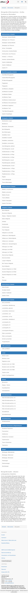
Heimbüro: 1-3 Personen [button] (7, 56)
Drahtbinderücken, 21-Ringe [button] (8, 151)
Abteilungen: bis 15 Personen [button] (8, 40)
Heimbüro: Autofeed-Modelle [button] (8, 59)
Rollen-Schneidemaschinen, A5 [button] (9, 408)
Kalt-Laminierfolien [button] (6, 302)
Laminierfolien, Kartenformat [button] (8, 311)
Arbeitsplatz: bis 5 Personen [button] (8, 45)
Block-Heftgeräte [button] (5, 210)
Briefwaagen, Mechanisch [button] (7, 457)
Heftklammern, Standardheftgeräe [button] (9, 244)
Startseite (4, 7)
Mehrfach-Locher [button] (6, 358)
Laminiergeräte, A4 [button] (6, 327)
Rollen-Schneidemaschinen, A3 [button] (9, 403)
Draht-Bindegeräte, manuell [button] (8, 148)
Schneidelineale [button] (5, 411)
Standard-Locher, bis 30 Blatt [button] (8, 367)
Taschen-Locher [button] (5, 372)
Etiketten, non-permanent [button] (7, 189)
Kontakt (3, 535)
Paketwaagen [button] (5, 460)
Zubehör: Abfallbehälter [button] (7, 62)
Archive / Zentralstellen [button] (7, 48)
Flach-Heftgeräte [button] (5, 230)
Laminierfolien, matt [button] (6, 313)
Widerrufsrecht (4, 540)
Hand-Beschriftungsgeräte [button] (7, 74)
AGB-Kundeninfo (5, 550)
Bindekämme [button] (5, 123)
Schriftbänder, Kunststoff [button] (7, 91)
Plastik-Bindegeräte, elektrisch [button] (8, 162)
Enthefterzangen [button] (5, 227)
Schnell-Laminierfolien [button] (7, 339)
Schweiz (3, 572)
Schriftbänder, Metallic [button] (7, 94)
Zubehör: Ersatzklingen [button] (7, 114)
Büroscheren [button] (5, 382)
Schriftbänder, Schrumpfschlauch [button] (9, 102)
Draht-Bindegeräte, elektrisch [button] (8, 146)
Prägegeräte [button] (4, 86)
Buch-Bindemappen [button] (6, 132)
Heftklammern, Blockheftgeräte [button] (8, 235)
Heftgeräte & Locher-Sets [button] (7, 232)
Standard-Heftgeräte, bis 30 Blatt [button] (9, 271)
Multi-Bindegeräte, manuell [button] (8, 160)
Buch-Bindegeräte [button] (6, 129)
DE (6, 572)
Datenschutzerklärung (6, 552)
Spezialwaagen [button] (5, 466)
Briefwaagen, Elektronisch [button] (7, 455)
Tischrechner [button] (5, 445)
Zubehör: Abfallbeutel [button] (6, 65)
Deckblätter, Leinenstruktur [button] (8, 143)
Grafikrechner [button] (5, 434)
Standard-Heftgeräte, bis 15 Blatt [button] (9, 269)
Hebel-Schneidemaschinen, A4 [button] (8, 400)
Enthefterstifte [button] (5, 224)
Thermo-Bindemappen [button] (7, 182)
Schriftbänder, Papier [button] (6, 97)
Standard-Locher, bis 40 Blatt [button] (8, 369)
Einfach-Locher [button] (5, 355)
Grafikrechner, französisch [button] (7, 436)
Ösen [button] (3, 277)
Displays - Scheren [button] (6, 385)
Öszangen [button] (4, 280)
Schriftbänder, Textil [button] (6, 108)
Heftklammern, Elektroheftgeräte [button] (9, 238)
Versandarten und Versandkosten (8, 555)
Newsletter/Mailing (5, 543)
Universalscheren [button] (6, 390)
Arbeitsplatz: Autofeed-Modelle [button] (8, 42)
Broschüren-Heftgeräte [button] (7, 213)
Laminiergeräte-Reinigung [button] (7, 330)
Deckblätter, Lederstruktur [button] (7, 140)
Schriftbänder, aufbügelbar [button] (8, 88)
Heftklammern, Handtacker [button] (8, 241)
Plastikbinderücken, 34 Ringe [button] (8, 174)
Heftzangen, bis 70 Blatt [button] (7, 252)
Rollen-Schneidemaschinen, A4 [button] (9, 406)
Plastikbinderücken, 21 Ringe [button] (8, 171)
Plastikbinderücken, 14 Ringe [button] (8, 168)
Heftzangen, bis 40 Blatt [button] (7, 249)
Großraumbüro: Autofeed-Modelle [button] (9, 51)
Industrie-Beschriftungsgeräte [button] (8, 77)
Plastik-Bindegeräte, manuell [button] (8, 165)
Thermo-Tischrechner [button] (6, 442)
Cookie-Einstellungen (6, 561)
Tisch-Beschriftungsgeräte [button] (7, 111)
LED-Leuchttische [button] (6, 348)
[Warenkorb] (22, 2)
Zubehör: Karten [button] (5, 295)
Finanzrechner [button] (5, 431)
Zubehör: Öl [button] (4, 67)
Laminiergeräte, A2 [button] (6, 322)
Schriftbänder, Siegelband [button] (7, 105)
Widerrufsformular (12, 540)
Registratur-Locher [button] (6, 361)
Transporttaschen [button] (6, 341)
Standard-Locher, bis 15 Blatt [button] (8, 364)
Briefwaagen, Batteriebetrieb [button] (8, 452)
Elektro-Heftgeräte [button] (6, 218)
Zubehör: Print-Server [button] (6, 203)
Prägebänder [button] (5, 83)
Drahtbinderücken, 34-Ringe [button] (8, 157)
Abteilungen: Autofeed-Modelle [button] (8, 37)
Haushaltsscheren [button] (6, 387)
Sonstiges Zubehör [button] (6, 290)
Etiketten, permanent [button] (6, 192)
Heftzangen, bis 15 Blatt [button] (7, 246)
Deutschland (4, 566)
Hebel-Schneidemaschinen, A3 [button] (8, 397)
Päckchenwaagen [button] (6, 463)
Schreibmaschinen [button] (6, 421)
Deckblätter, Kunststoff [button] (7, 137)
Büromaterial (10, 7)
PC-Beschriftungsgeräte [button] (7, 80)
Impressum (3, 537)
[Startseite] (4, 1)
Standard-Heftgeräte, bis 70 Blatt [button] (9, 274)
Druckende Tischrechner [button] (7, 428)
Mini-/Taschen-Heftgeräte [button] (7, 263)
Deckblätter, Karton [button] (6, 135)
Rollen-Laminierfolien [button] (6, 333)
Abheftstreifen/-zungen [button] (7, 121)
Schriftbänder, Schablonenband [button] (9, 100)
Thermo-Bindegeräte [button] (6, 179)
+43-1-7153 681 (8, 580)
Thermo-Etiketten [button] (6, 197)
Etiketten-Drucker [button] (6, 195)
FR (8, 572)
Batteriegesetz (12, 550)
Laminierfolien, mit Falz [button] (7, 316)
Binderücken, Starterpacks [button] (7, 126)
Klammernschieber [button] (6, 257)
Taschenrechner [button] (5, 439)
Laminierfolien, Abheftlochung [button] (8, 305)
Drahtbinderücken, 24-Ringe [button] (8, 154)
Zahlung (3, 558)
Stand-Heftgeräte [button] (6, 266)
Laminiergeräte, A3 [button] (6, 325)
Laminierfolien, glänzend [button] (7, 308)
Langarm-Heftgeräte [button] (6, 260)
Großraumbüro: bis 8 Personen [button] (9, 53)
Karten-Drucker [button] (5, 287)
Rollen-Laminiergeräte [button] (7, 336)
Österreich (3, 569)
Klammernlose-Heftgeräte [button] (7, 255)
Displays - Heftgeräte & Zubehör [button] (9, 216)
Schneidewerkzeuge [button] (6, 414)
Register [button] (4, 176)
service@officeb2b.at (9, 583)
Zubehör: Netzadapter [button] (7, 200)
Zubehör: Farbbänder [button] (6, 292)
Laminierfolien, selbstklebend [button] (8, 319)
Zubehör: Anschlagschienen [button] (8, 375)
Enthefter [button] (4, 221)
